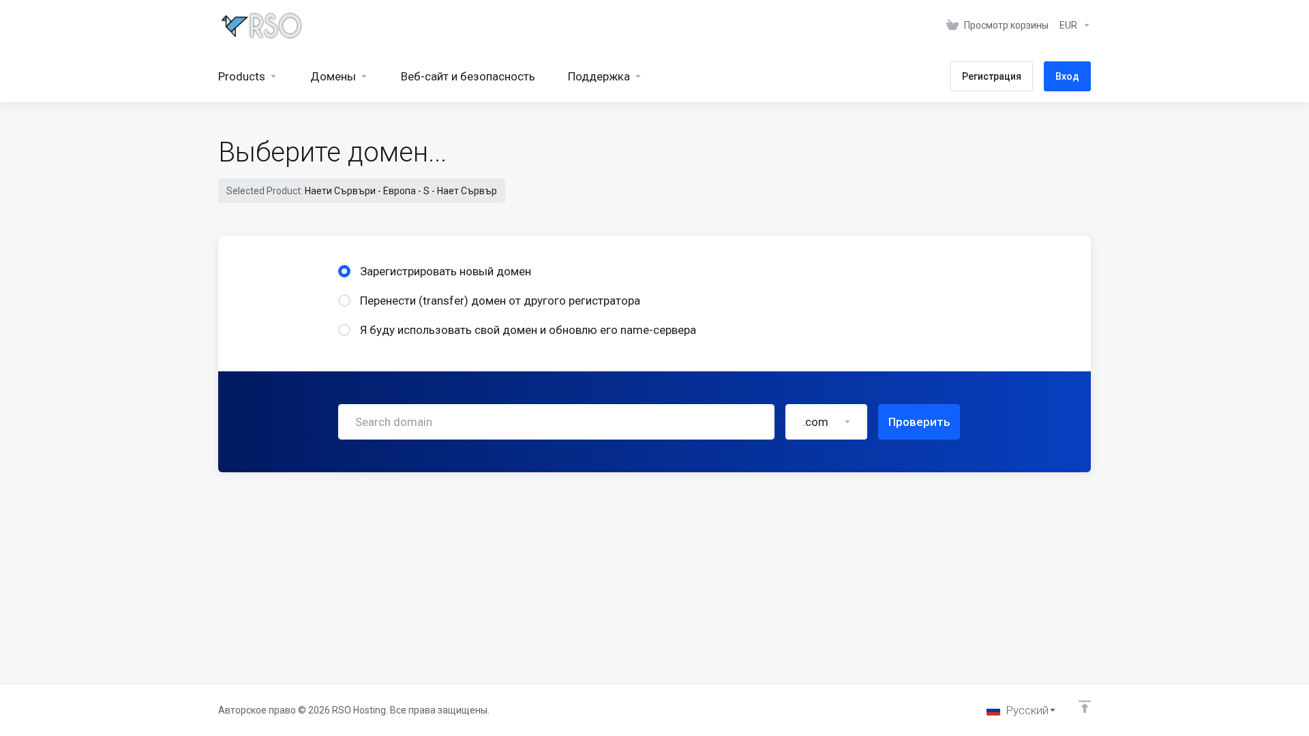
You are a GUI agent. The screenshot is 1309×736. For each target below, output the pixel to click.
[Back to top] (1085, 706)
